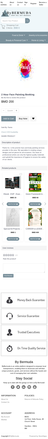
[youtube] (35, 387)
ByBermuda (14, 436)
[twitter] (18, 387)
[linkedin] (24, 387)
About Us (4, 399)
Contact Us (5, 402)
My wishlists (4, 3)
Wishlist (4, 420)
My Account (5, 417)
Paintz (10, 127)
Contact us (20, 3)
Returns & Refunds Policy (34, 399)
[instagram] (29, 387)
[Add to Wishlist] (33, 118)
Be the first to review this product (13, 98)
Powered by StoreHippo (38, 436)
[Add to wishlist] (20, 174)
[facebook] (12, 387)
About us (12, 3)
